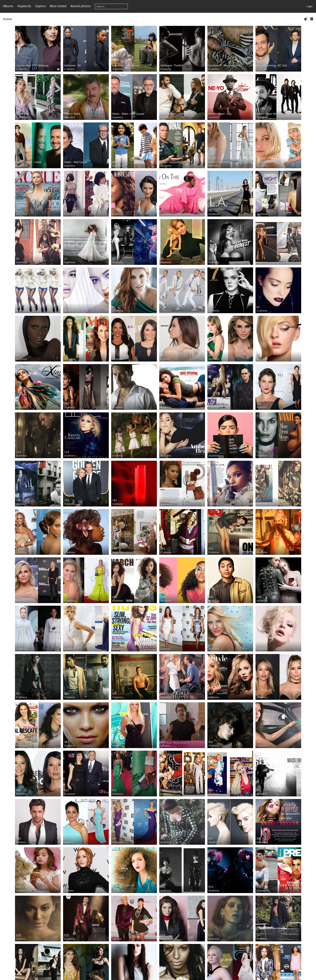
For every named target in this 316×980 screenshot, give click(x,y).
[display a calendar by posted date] (306, 18)
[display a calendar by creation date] (311, 18)
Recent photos (81, 6)
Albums (8, 6)
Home (7, 19)
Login (309, 6)
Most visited (58, 6)
